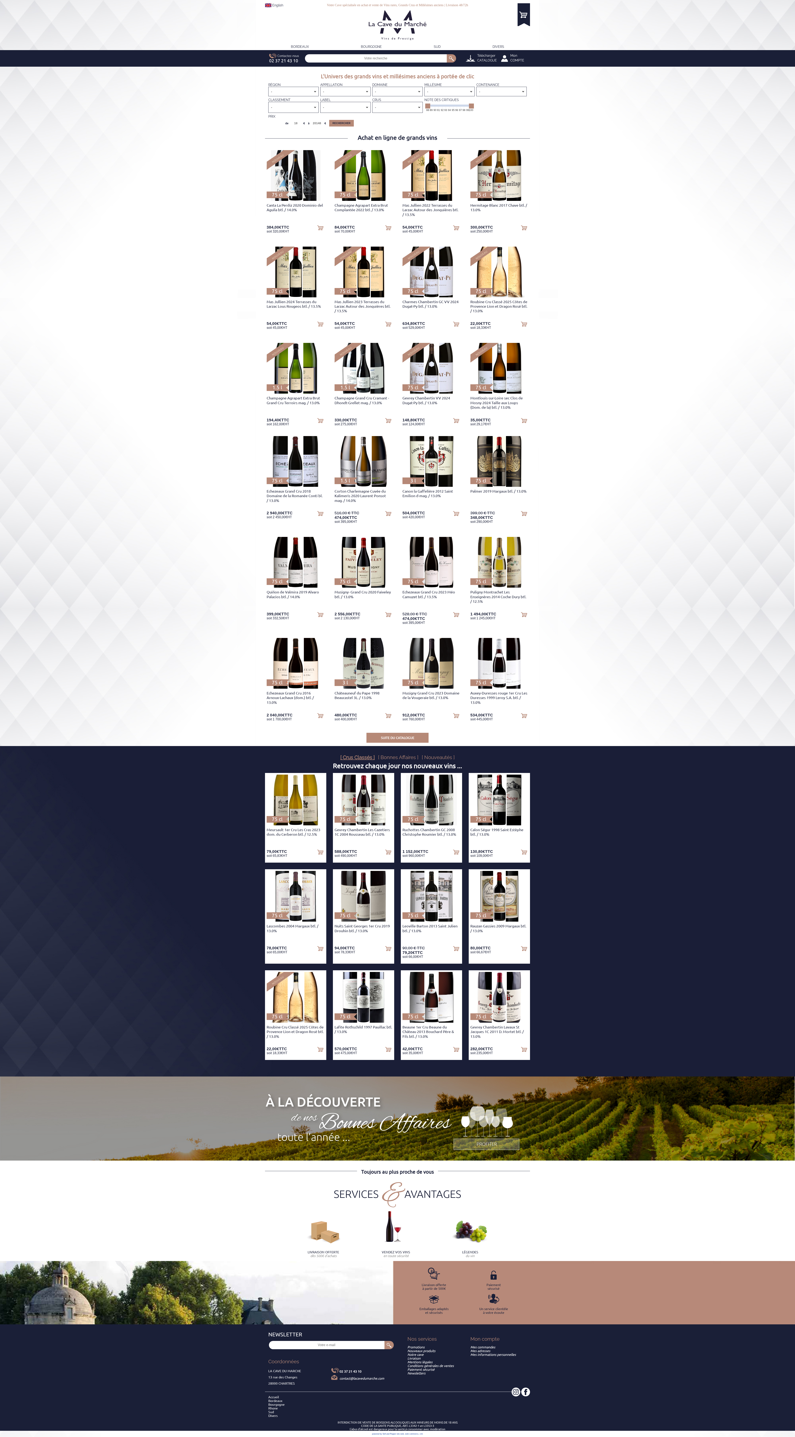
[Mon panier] (524, 14)
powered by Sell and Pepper (384, 1434)
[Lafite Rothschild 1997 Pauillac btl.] (363, 1021)
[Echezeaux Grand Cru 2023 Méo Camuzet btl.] (431, 586)
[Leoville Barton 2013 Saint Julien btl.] (431, 920)
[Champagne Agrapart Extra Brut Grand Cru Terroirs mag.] (296, 392)
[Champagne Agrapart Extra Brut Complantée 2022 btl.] (363, 199)
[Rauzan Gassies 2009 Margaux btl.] (499, 920)
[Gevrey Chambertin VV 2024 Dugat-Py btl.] (431, 392)
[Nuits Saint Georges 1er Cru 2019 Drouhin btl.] (363, 920)
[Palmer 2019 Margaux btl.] (499, 485)
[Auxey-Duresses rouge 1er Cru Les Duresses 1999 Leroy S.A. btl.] (499, 687)
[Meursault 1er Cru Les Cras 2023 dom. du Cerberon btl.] (295, 824)
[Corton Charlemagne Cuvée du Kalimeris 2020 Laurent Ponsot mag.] (364, 485)
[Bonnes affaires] (486, 1128)
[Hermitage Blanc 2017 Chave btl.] (499, 199)
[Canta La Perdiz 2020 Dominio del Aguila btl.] (295, 199)
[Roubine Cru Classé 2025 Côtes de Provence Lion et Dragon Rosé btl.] (499, 296)
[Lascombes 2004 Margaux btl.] (295, 920)
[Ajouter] (320, 227)
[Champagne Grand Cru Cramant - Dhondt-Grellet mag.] (363, 392)
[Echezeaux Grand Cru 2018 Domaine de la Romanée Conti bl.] (295, 485)
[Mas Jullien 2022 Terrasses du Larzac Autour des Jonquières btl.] (431, 199)
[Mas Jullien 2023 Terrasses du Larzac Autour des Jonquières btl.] (363, 296)
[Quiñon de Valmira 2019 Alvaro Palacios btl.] (296, 586)
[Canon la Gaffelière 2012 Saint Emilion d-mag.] (431, 485)
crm (421, 1434)
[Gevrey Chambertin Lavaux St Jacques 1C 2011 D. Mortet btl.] (499, 1021)
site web (400, 1434)
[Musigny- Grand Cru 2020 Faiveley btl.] (363, 586)
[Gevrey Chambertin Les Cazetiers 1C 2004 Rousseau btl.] (363, 824)
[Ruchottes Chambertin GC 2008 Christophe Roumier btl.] (431, 824)
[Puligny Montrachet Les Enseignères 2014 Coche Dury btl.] (499, 586)
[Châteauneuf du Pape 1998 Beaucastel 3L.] (363, 687)
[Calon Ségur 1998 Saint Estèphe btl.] (499, 824)
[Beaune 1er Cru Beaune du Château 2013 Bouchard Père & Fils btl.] (431, 1021)
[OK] (451, 58)
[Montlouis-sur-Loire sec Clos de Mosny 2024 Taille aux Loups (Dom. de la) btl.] (499, 392)
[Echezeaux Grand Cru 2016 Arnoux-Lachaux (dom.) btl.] (295, 687)
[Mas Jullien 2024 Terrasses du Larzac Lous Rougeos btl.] (295, 296)
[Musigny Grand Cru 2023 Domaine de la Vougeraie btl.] (431, 687)
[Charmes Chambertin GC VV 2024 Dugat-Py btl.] (431, 296)
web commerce (411, 1434)
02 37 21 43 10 (350, 1371)
